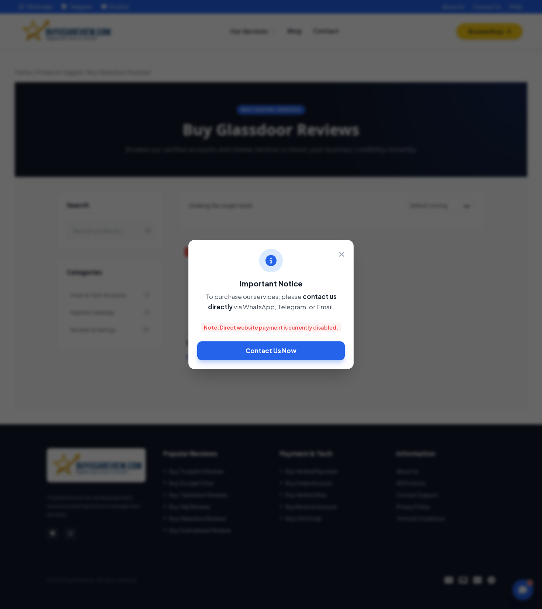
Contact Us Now (271, 351)
